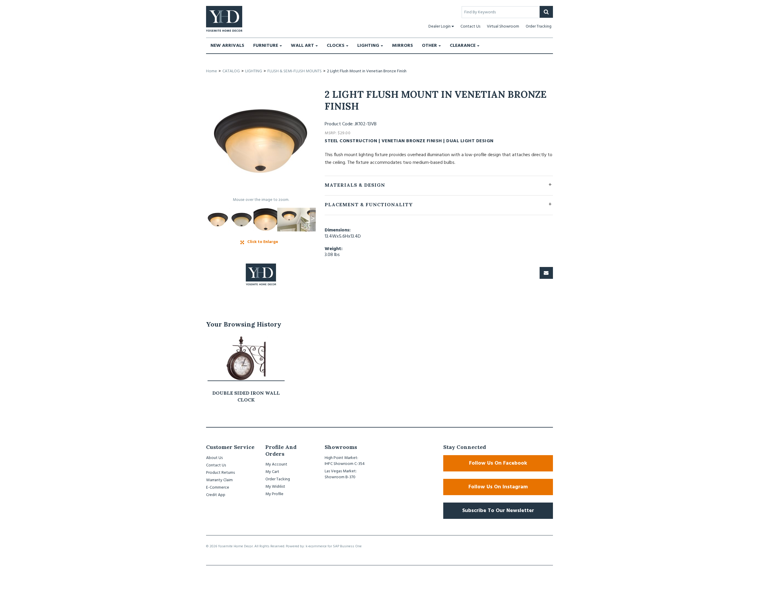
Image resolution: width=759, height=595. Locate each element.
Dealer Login (439, 26)
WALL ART (302, 45)
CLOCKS (336, 45)
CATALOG (231, 71)
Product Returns (220, 472)
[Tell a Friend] (546, 273)
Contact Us (470, 26)
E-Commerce (217, 487)
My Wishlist (275, 486)
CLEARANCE (463, 45)
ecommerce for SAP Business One (335, 546)
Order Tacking (277, 479)
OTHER (429, 45)
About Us (214, 458)
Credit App (215, 495)
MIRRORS (402, 45)
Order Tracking (538, 26)
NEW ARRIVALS (227, 45)
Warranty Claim (219, 480)
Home (211, 71)
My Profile (274, 494)
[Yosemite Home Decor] (224, 19)
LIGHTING (368, 45)
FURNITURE (265, 45)
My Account (276, 464)
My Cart (272, 471)
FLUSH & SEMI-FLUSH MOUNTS (294, 71)
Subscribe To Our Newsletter (498, 510)
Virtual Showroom (503, 26)
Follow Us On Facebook (498, 463)
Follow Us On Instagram (498, 487)
